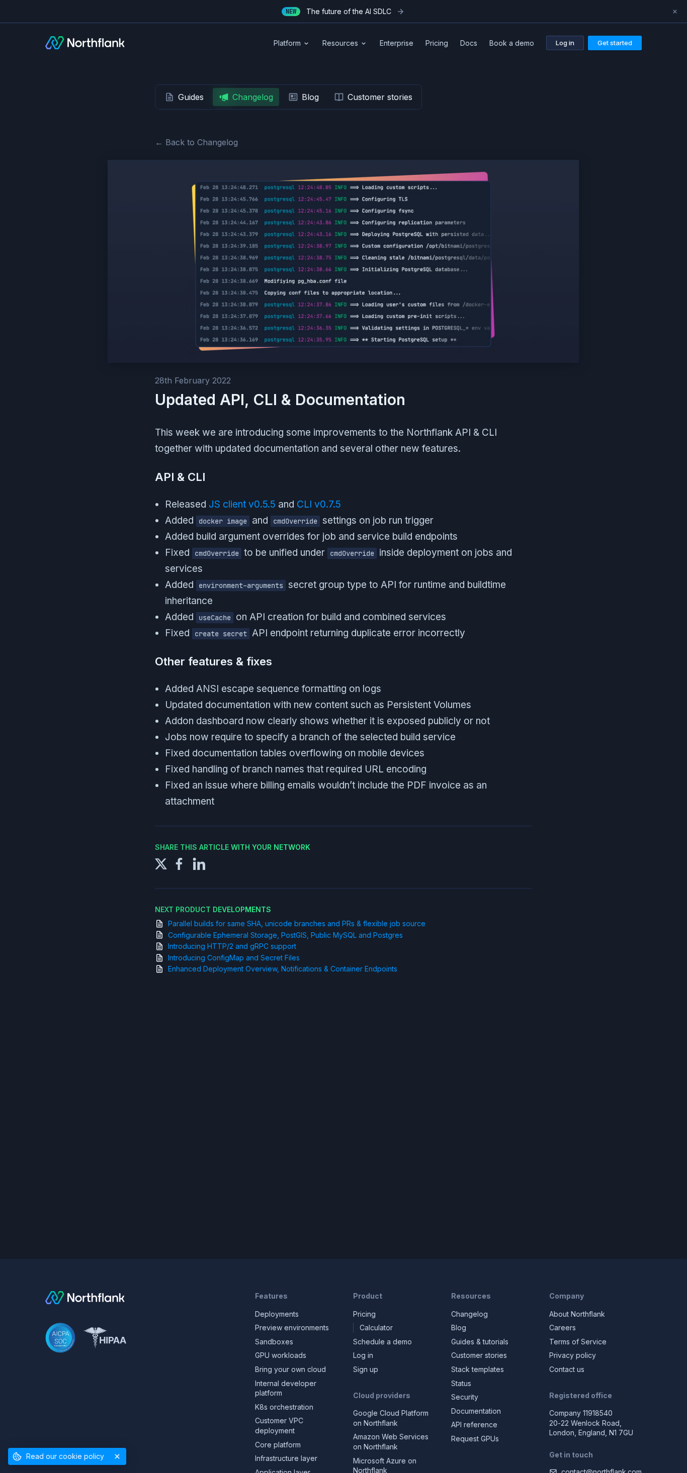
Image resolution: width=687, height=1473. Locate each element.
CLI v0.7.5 (319, 504)
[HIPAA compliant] (104, 1339)
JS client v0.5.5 (242, 504)
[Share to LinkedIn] (199, 863)
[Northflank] (85, 43)
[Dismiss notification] (675, 12)
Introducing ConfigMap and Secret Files (234, 957)
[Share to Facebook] (179, 863)
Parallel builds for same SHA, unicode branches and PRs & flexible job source (296, 923)
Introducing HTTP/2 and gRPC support (232, 946)
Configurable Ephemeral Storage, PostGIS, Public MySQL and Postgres (285, 935)
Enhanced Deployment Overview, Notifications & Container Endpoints (282, 968)
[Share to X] (161, 863)
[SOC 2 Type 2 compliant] (60, 1339)
